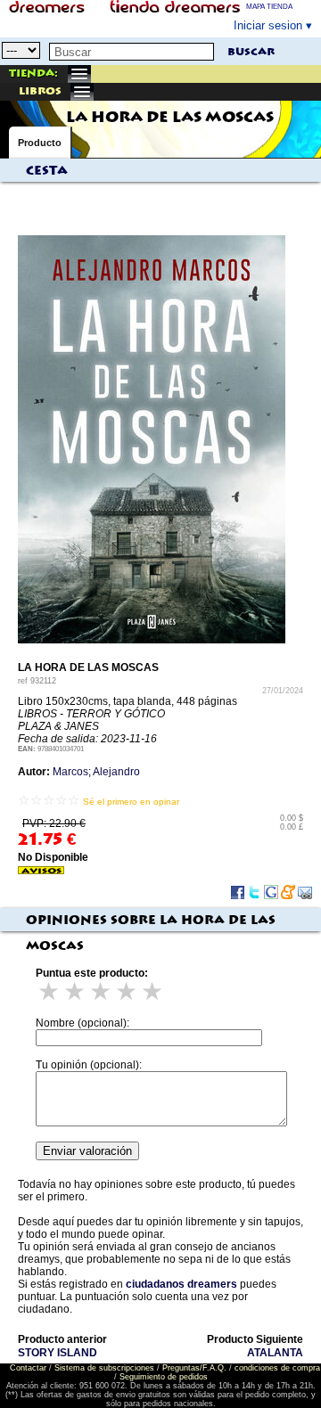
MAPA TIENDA (269, 7)
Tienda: (33, 73)
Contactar (28, 1367)
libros (40, 91)
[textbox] (131, 52)
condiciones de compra (277, 1367)
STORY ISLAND (57, 1353)
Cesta (47, 171)
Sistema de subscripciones (104, 1367)
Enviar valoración (87, 1151)
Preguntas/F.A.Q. (194, 1367)
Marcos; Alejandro (96, 771)
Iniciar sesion (268, 25)
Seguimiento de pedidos (163, 1376)
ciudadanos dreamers (181, 1284)
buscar (251, 52)
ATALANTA (275, 1353)
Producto (40, 142)
